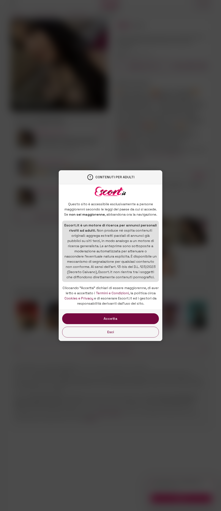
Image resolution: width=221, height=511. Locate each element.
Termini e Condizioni (112, 293)
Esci (110, 332)
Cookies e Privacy (79, 298)
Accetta (110, 318)
